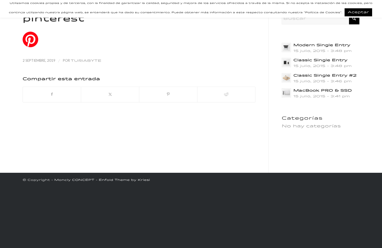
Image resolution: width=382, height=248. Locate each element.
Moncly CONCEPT (74, 180)
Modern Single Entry (321, 45)
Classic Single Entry (320, 60)
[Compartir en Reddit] (226, 94)
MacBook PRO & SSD (322, 90)
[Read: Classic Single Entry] (286, 62)
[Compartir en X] (110, 94)
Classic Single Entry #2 (325, 75)
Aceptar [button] (358, 12)
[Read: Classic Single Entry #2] (286, 77)
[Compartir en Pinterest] (168, 94)
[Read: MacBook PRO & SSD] (286, 93)
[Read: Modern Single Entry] (286, 47)
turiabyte (86, 61)
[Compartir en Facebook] (52, 94)
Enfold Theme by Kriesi (124, 180)
